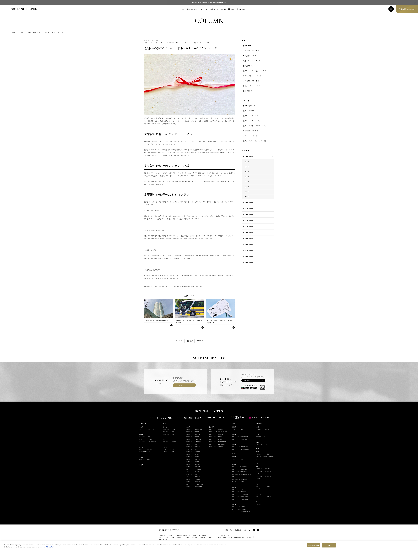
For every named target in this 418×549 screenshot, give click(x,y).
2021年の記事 (248, 226)
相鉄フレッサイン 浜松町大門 (193, 452)
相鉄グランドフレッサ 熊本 (262, 454)
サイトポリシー (213, 535)
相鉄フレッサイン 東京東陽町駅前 (194, 487)
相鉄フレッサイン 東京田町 (192, 462)
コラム (194, 535)
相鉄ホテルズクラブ (193, 9)
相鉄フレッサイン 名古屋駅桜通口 (240, 447)
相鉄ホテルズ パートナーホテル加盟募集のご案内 (231, 537)
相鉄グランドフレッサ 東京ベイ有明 (194, 484)
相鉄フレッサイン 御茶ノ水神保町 (194, 429)
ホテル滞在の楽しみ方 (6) (251, 81)
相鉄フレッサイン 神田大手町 (193, 434)
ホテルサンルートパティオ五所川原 (147, 441)
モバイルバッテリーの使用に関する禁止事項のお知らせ (209, 2)
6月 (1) (247, 172)
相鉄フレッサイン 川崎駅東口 (216, 439)
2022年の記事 (248, 220)
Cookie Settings (313, 545)
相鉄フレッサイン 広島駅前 (262, 429)
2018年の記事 (248, 244)
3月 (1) (247, 187)
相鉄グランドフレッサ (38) (251, 121)
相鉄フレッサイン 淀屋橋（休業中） (240, 496)
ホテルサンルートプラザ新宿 (193, 472)
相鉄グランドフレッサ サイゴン (263, 496)
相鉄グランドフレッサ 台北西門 (263, 486)
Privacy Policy (50, 547)
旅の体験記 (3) (247, 91)
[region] (209, 545)
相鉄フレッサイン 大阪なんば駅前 (240, 499)
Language (242, 9)
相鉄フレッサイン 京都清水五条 (239, 469)
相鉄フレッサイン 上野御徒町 (193, 479)
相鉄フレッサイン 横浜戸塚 (215, 436)
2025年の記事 (248, 202)
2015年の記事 (248, 262)
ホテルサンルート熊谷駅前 (169, 441)
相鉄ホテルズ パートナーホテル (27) (254, 141)
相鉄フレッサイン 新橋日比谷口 (193, 459)
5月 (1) (247, 177)
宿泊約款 (194, 537)
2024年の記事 (248, 208)
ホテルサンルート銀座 (191, 449)
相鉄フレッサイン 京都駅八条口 (239, 471)
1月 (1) (247, 197)
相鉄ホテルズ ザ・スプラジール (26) (254, 126)
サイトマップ (211, 537)
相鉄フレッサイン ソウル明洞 (263, 468)
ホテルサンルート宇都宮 (169, 429)
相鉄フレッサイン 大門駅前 (192, 454)
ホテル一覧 (204, 9)
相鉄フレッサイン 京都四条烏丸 (239, 466)
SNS (232, 9)
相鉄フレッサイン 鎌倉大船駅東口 (217, 444)
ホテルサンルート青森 (144, 436)
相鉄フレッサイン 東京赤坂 (192, 457)
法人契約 (186, 537)
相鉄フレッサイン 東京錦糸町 (193, 482)
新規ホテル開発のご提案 (183, 535)
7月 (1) (247, 167)
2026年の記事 (248, 156)
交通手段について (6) (249, 56)
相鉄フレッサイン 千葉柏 (169, 452)
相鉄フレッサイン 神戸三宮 (238, 507)
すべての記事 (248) (249, 106)
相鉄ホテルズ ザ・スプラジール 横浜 (218, 431)
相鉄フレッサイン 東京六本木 (193, 464)
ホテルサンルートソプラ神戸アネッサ (241, 512)
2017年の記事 (248, 250)
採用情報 (249, 537)
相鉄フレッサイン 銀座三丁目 (193, 444)
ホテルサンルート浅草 (191, 474)
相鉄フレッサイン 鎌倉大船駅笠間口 (217, 441)
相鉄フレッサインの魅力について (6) (254, 71)
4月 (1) (247, 182)
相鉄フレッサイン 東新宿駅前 (193, 467)
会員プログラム (248, 381)
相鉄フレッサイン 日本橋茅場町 (193, 441)
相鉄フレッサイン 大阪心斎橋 (239, 491)
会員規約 (202, 537)
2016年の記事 (248, 256)
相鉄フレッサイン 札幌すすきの (146, 429)
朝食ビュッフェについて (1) (251, 86)
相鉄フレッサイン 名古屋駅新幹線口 (240, 449)
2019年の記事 (248, 238)
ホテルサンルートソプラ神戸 (239, 509)
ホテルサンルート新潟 (237, 429)
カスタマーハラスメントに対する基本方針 (170, 537)
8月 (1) (247, 162)
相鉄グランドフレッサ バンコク (263, 504)
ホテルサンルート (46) (250, 136)
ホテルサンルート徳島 (261, 444)
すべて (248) (247, 46)
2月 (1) (247, 192)
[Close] (414, 545)
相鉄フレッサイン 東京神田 (192, 431)
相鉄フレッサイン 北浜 (237, 489)
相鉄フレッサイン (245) (250, 116)
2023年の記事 (248, 214)
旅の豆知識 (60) (248, 66)
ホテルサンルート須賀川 (145, 467)
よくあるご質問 (221, 9)
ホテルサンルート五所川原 (145, 439)
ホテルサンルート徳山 (261, 436)
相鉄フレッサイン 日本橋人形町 (193, 439)
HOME (182, 9)
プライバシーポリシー (227, 535)
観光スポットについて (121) (251, 61)
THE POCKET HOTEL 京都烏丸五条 (240, 479)
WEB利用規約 (202, 535)
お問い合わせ (162, 535)
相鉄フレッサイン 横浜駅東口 (216, 429)
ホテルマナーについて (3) (251, 51)
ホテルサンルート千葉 (168, 449)
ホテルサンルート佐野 (168, 434)
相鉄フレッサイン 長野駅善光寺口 (240, 436)
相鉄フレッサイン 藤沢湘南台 (216, 446)
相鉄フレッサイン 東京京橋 (192, 436)
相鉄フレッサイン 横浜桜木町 (216, 434)
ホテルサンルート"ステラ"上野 (193, 477)
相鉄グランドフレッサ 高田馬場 (193, 469)
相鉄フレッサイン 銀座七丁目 (193, 446)
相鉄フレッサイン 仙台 (144, 459)
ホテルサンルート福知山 (238, 481)
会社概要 (171, 535)
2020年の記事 (248, 232)
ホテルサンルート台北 (261, 489)
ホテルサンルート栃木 (168, 431)
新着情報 (212, 9)
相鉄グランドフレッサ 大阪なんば (240, 494)
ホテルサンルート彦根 (237, 459)
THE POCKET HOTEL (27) (251, 131)
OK (329, 545)
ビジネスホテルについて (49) (252, 76)
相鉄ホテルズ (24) (248, 111)
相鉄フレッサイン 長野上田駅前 (239, 439)
